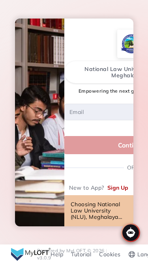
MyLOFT (76, 251)
